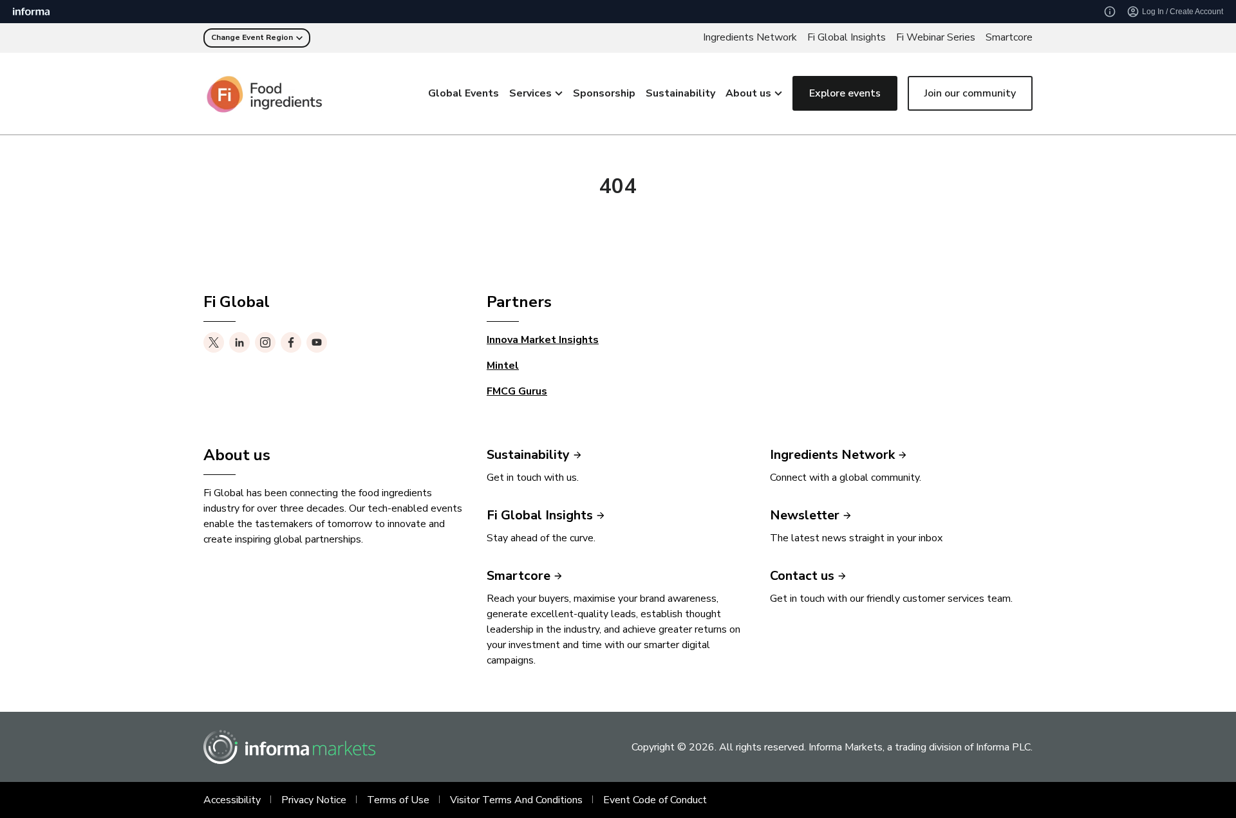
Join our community (970, 93)
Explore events (845, 93)
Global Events (463, 93)
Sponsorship (604, 93)
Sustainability (680, 93)
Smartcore (1009, 37)
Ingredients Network (750, 37)
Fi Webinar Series (935, 37)
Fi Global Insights (846, 37)
